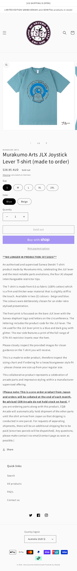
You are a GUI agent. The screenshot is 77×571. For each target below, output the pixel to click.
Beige (24, 201)
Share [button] (10, 449)
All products (14, 483)
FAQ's (10, 491)
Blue (9, 201)
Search (11, 475)
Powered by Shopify (52, 565)
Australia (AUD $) (36, 539)
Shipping (6, 175)
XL (39, 187)
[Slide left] (31, 143)
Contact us (13, 500)
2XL (52, 187)
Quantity (7, 209)
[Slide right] (46, 143)
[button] (4, 33)
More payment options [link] (39, 248)
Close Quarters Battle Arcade (34, 565)
